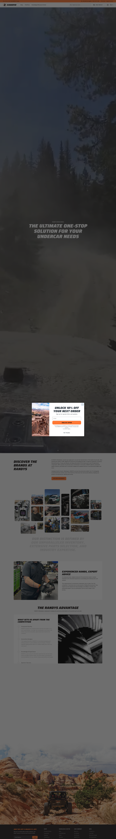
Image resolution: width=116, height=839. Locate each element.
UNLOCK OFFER (67, 422)
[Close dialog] (82, 404)
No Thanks (67, 432)
